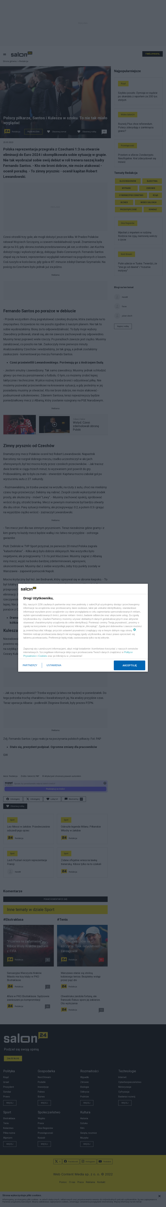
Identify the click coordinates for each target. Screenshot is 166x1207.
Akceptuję (130, 665)
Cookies (42, 655)
